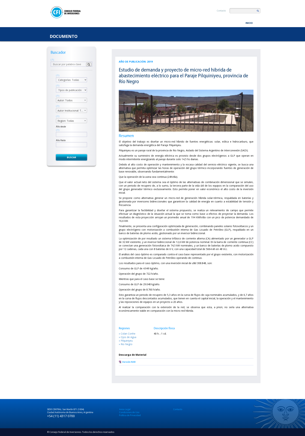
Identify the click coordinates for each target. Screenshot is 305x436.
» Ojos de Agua (127, 337)
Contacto (221, 10)
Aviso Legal (124, 409)
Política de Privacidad (130, 415)
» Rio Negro (125, 344)
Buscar (71, 157)
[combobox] (71, 100)
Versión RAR (129, 361)
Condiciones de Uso (129, 412)
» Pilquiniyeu (126, 340)
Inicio (249, 22)
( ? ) (52, 59)
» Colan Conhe (127, 333)
